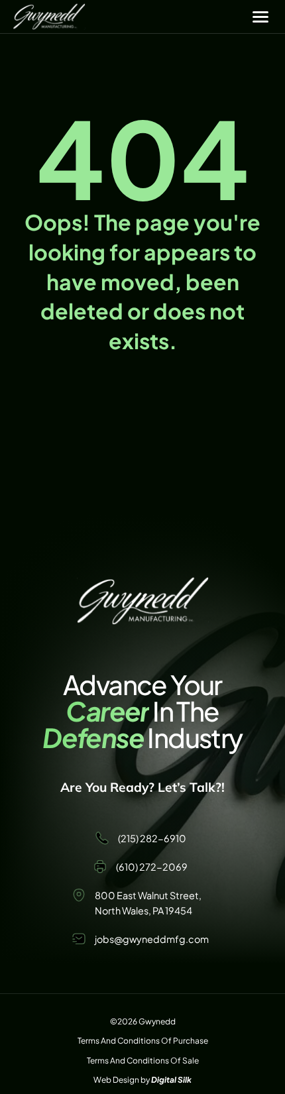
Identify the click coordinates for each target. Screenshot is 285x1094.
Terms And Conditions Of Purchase (143, 1041)
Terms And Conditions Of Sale (143, 1061)
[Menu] (260, 17)
